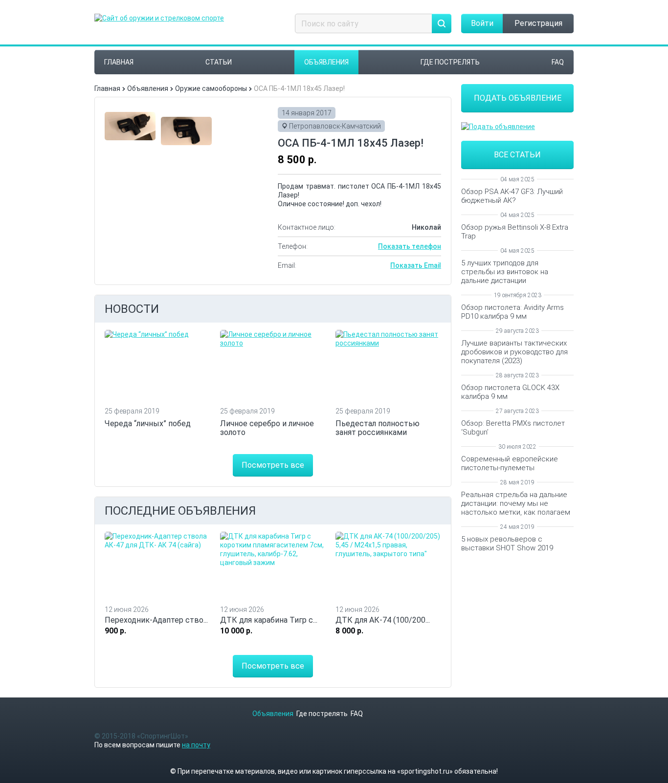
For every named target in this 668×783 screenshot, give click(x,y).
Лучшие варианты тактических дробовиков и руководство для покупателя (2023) (514, 352)
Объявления (326, 62)
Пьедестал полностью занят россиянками (377, 428)
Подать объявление (517, 98)
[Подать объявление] (517, 126)
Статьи (218, 62)
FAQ (558, 62)
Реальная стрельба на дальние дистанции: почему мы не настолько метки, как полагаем (515, 503)
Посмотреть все (273, 465)
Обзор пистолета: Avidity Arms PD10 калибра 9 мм (512, 312)
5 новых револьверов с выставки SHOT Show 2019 (507, 543)
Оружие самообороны (211, 88)
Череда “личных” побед (148, 423)
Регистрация (538, 23)
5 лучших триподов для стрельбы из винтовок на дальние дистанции (504, 272)
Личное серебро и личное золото (267, 428)
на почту (196, 745)
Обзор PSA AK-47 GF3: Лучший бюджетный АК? (512, 196)
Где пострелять (450, 62)
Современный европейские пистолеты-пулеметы (509, 463)
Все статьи (517, 154)
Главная (119, 62)
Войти (482, 23)
